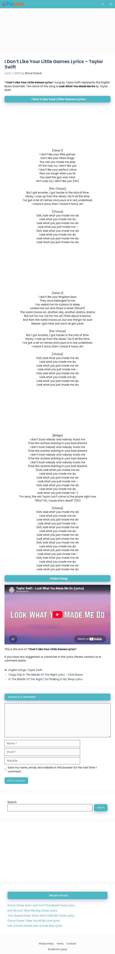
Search (12, 802)
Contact (71, 943)
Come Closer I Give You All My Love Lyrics (33, 921)
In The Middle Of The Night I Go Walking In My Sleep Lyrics (45, 679)
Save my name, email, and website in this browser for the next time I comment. (52, 769)
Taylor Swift (34, 670)
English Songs (17, 670)
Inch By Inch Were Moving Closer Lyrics (32, 910)
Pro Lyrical (61, 949)
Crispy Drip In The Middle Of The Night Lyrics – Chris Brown (46, 674)
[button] (103, 4)
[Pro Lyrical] (12, 4)
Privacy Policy (46, 943)
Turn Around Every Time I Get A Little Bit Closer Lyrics (40, 915)
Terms (60, 943)
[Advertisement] (57, 32)
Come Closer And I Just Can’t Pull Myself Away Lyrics (41, 905)
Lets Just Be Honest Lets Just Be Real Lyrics (34, 926)
